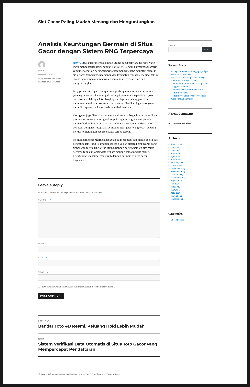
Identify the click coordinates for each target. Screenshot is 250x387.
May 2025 (175, 190)
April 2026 (175, 156)
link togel (56, 79)
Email (42, 258)
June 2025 (175, 187)
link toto (42, 82)
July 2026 (175, 147)
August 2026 (176, 144)
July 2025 (175, 184)
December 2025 (178, 168)
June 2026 (175, 150)
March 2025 (176, 196)
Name (42, 243)
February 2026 (177, 162)
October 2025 (177, 174)
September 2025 (178, 178)
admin (41, 70)
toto (58, 82)
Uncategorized (177, 220)
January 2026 (177, 165)
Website (43, 272)
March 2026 (176, 159)
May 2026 (175, 153)
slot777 (77, 62)
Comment (44, 200)
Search (171, 45)
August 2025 (176, 181)
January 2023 (177, 199)
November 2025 (178, 171)
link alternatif (44, 79)
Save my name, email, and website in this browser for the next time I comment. (78, 287)
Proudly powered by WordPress (106, 374)
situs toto (51, 82)
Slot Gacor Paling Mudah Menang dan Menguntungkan (96, 21)
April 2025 (175, 193)
